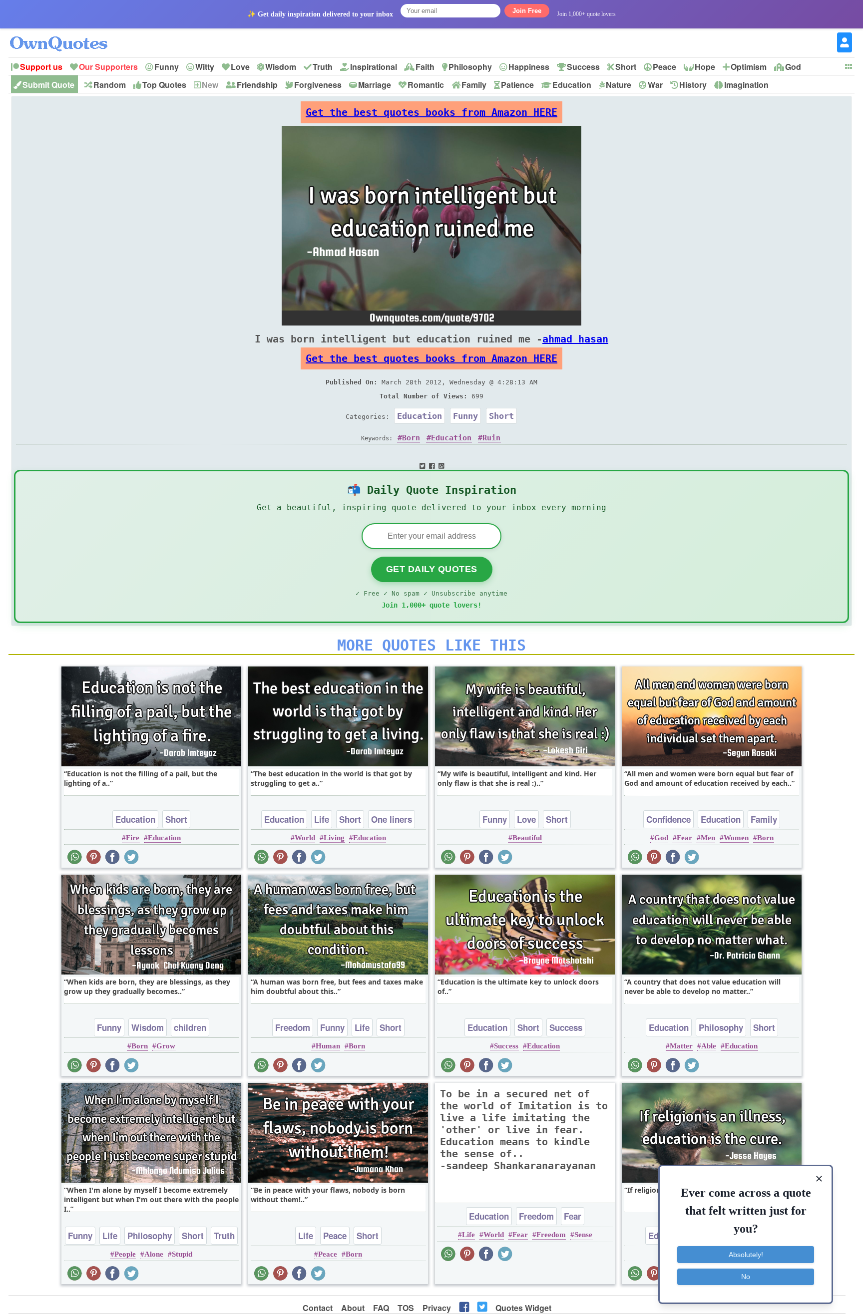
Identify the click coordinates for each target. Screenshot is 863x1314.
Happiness (528, 66)
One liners (391, 819)
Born (411, 437)
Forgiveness (318, 84)
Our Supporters (108, 66)
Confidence (668, 819)
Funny (166, 66)
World (305, 838)
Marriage (374, 84)
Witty (204, 66)
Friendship (257, 84)
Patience (517, 84)
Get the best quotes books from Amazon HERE (431, 112)
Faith (425, 66)
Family (473, 84)
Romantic (426, 84)
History (693, 84)
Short (625, 66)
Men (708, 838)
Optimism (749, 66)
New (210, 84)
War (655, 84)
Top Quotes (164, 84)
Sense (583, 1235)
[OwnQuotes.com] (64, 34)
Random (109, 84)
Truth (323, 66)
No (745, 1277)
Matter (681, 1046)
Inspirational (373, 66)
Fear (684, 838)
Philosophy (470, 66)
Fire (132, 838)
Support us (41, 66)
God (793, 66)
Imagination (746, 84)
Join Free (526, 10)
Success (583, 66)
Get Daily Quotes (431, 569)
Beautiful (527, 838)
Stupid (182, 1254)
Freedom (292, 1027)
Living (334, 838)
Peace (664, 66)
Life (321, 819)
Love (240, 66)
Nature (618, 84)
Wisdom (280, 66)
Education (571, 84)
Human (328, 1046)
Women (736, 838)
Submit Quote (48, 84)
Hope (705, 66)
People (125, 1254)
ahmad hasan (575, 339)
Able (708, 1046)
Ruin (491, 437)
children (190, 1027)
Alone (153, 1254)
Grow (165, 1046)
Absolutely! (746, 1255)
